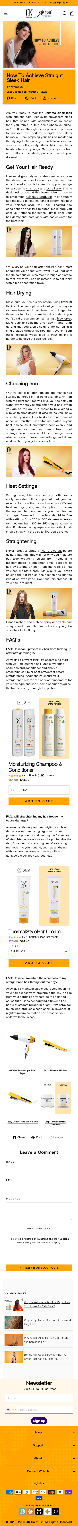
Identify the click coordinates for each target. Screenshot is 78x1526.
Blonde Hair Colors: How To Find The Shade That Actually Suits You (45, 1357)
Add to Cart (39, 801)
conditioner (53, 188)
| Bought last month (39, 775)
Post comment (39, 1229)
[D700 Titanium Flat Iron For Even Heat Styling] (39, 476)
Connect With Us (38, 1471)
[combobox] (11, 1409)
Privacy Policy (24, 1242)
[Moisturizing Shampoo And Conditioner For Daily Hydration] (39, 256)
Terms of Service (45, 1242)
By (15, 87)
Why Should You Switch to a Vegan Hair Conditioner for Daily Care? (47, 1304)
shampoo (32, 188)
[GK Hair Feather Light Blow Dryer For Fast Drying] (39, 374)
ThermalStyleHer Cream (35, 931)
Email (11, 1180)
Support (38, 1445)
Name (10, 1162)
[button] (15, 776)
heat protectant (51, 550)
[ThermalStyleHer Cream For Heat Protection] (39, 618)
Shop (38, 1432)
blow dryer (64, 318)
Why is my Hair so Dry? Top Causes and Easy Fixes (47, 1322)
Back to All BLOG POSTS (41, 1268)
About (38, 1458)
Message (13, 1199)
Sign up (39, 1420)
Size (15, 785)
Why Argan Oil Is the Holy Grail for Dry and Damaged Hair (46, 1340)
